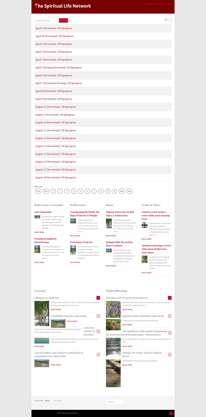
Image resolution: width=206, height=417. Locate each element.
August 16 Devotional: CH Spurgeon (55, 161)
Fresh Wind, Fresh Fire (81, 242)
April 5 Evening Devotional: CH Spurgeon (58, 67)
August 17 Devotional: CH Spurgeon (55, 169)
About (170, 3)
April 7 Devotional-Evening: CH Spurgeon (58, 83)
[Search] (61, 20)
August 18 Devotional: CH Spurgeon (55, 177)
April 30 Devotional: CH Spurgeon (54, 36)
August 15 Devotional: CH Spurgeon (55, 154)
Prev (46, 191)
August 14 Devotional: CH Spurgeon (55, 146)
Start (38, 191)
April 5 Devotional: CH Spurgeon (53, 51)
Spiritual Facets (159, 3)
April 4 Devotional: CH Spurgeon (53, 43)
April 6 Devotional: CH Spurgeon (53, 75)
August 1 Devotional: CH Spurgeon (54, 114)
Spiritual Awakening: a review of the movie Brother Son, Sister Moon (156, 249)
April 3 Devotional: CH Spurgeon (53, 28)
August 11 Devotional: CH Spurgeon (55, 130)
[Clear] (66, 20)
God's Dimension (42, 212)
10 (114, 191)
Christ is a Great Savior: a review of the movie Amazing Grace (156, 215)
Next (122, 191)
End (129, 191)
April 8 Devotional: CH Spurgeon (53, 91)
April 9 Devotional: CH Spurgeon (53, 99)
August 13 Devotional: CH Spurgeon (55, 138)
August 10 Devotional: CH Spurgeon (55, 122)
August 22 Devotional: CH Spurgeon (55, 106)
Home (149, 3)
